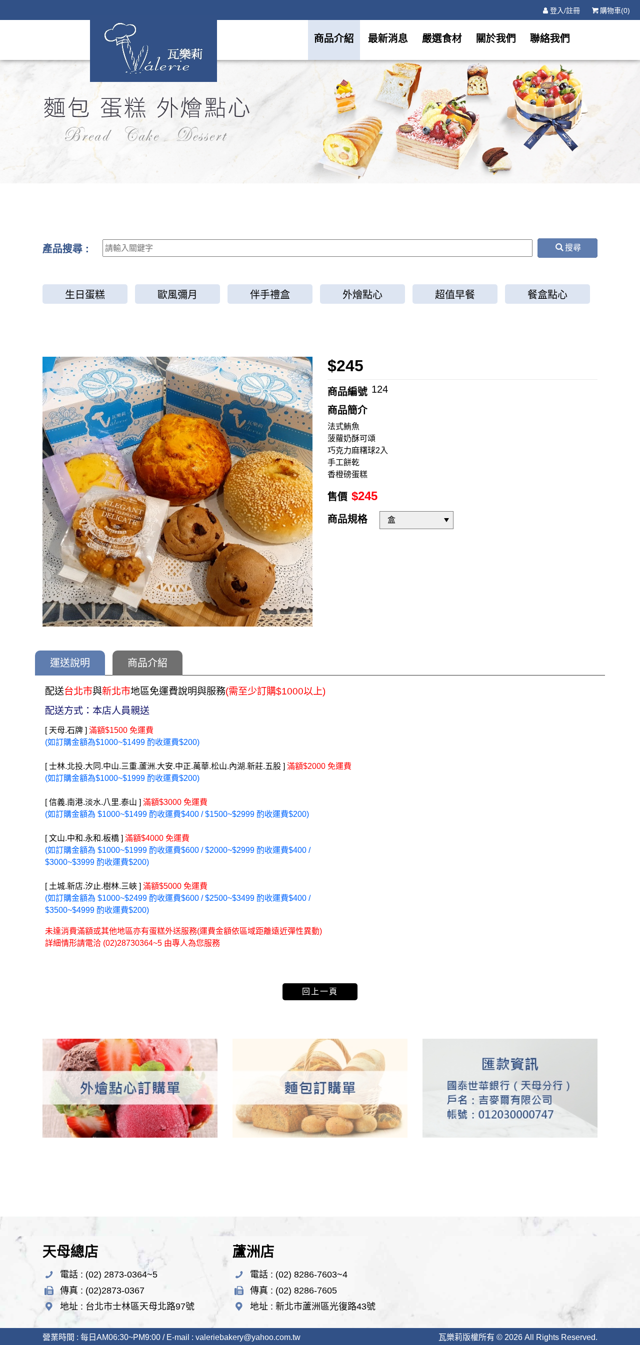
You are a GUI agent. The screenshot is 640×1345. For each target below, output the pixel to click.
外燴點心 (362, 294)
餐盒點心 (548, 294)
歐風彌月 (178, 294)
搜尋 (573, 247)
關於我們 (496, 38)
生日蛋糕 (85, 294)
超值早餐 (455, 294)
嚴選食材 (442, 38)
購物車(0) (615, 10)
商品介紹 (334, 38)
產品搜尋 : (65, 248)
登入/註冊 (565, 10)
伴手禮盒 (270, 294)
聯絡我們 (550, 38)
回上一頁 (320, 991)
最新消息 (388, 38)
